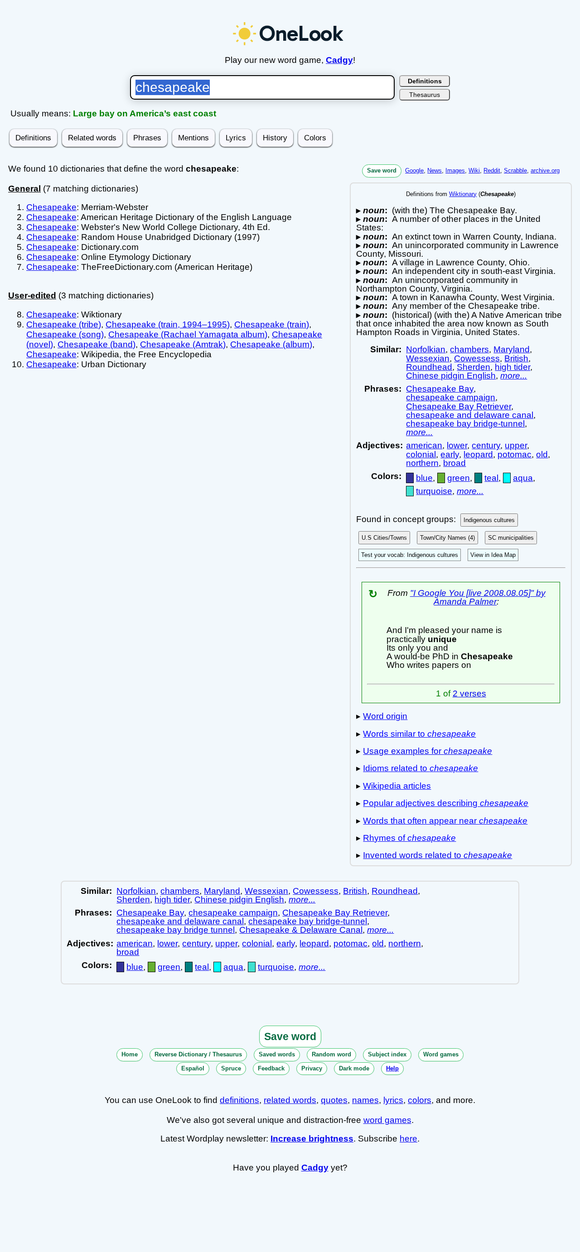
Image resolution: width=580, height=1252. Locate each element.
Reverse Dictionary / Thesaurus (198, 1054)
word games (387, 1120)
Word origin (385, 716)
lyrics (393, 1100)
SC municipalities (511, 537)
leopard (478, 454)
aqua (523, 478)
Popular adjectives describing (445, 803)
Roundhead (429, 367)
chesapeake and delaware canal (469, 415)
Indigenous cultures (489, 520)
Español (192, 1068)
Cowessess (477, 358)
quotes (334, 1100)
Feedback (271, 1068)
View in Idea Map (493, 555)
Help (392, 1068)
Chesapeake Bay (440, 388)
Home (129, 1054)
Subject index (387, 1054)
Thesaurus (424, 94)
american (424, 445)
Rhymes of (409, 838)
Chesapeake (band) (96, 344)
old (542, 454)
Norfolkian (425, 349)
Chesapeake (51, 207)
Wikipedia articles (397, 786)
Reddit (491, 170)
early (449, 454)
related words (290, 1100)
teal (491, 478)
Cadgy (339, 60)
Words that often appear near (445, 820)
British (516, 358)
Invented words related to (437, 855)
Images (455, 170)
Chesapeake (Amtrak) (183, 344)
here (408, 1138)
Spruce (231, 1068)
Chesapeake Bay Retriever (458, 406)
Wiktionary (463, 194)
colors (419, 1100)
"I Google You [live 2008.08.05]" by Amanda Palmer (478, 597)
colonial (421, 454)
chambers (469, 349)
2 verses (469, 693)
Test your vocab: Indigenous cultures (409, 555)
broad (454, 463)
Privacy (311, 1068)
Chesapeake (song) (65, 334)
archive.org (545, 170)
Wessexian (428, 358)
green (458, 478)
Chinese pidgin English (451, 375)
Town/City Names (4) (447, 537)
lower (457, 445)
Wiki (474, 170)
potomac (515, 454)
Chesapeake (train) (271, 324)
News (434, 170)
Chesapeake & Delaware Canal (300, 930)
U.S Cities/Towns (384, 537)
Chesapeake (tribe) (63, 324)
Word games (441, 1054)
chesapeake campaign (450, 397)
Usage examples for (427, 751)
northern (422, 463)
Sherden (473, 367)
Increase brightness (312, 1138)
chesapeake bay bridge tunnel (175, 930)
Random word (331, 1054)
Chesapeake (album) (271, 344)
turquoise (434, 491)
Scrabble (515, 170)
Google (414, 170)
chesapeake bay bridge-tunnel (465, 423)
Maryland (511, 349)
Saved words (277, 1054)
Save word (381, 170)
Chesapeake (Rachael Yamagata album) (187, 334)
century (486, 445)
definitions (239, 1100)
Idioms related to (420, 768)
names (365, 1100)
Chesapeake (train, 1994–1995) (168, 324)
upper (516, 445)
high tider (512, 367)
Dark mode (354, 1068)
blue (424, 478)
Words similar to (419, 734)
